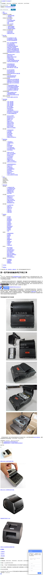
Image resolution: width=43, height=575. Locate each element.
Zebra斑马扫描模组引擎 (11, 113)
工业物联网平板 (10, 142)
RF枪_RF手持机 (10, 23)
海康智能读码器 (10, 130)
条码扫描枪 (5, 99)
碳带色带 (4, 258)
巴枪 (8, 22)
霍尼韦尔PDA (10, 158)
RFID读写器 (5, 179)
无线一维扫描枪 (10, 102)
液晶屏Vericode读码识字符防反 (13, 50)
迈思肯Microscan (10, 125)
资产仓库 (4, 68)
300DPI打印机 (10, 32)
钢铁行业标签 (10, 255)
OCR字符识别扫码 (6, 78)
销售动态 (14, 269)
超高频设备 (5, 182)
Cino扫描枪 (9, 131)
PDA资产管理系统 (10, 69)
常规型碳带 (9, 260)
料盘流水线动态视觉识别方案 (13, 94)
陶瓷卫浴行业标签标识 (11, 254)
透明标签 (9, 235)
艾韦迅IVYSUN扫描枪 (7, 14)
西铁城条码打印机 (10, 202)
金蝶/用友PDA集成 (11, 54)
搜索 (14, 5)
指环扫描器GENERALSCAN (12, 111)
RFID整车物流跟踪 (11, 65)
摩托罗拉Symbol (10, 124)
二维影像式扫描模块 (11, 28)
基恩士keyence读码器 (11, 127)
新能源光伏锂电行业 (7, 74)
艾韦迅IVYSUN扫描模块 (7, 25)
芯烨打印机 (9, 212)
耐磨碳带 (9, 261)
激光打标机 (9, 193)
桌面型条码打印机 (10, 189)
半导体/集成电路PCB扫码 (12, 85)
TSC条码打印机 (10, 205)
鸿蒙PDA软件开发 (6, 95)
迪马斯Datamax (10, 201)
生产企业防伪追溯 (10, 43)
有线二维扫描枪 (10, 104)
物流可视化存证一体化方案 (12, 67)
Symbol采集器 (10, 157)
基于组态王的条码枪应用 (12, 40)
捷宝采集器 (9, 170)
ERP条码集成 (5, 53)
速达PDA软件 (10, 55)
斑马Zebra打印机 (10, 199)
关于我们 (4, 265)
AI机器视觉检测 (6, 91)
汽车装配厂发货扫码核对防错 (13, 48)
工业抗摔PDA (10, 141)
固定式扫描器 (10, 106)
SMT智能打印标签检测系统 (12, 46)
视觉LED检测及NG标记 (12, 92)
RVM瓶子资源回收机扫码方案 (13, 60)
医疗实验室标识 (10, 251)
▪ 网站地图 (2, 555)
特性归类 (4, 100)
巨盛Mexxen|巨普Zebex (11, 137)
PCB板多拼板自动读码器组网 (13, 86)
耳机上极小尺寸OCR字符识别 (13, 82)
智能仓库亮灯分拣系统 (11, 47)
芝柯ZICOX (9, 208)
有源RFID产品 (5, 180)
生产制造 (4, 41)
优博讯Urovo (9, 166)
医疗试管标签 (10, 226)
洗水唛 (8, 240)
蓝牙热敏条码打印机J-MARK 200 (14, 286)
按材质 (4, 232)
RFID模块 (5, 178)
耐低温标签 (9, 220)
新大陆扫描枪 (10, 133)
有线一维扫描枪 (10, 105)
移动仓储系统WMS (11, 71)
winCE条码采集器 (10, 147)
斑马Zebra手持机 (10, 154)
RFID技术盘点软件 (11, 72)
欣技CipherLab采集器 (11, 153)
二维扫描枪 (9, 16)
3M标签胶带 (9, 245)
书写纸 (8, 243)
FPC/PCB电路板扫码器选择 (12, 87)
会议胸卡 (9, 217)
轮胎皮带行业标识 (10, 249)
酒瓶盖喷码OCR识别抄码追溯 (13, 81)
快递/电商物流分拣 (11, 63)
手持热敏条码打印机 (17, 276)
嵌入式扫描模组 (10, 107)
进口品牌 (4, 114)
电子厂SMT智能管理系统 (12, 42)
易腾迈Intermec (10, 121)
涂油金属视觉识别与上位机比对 (13, 52)
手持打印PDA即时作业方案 (12, 61)
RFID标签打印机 (10, 192)
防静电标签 (9, 223)
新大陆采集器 (10, 167)
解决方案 (4, 35)
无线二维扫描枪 (10, 101)
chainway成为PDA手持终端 (12, 174)
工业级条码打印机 (10, 187)
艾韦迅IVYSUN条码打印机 (8, 29)
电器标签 (9, 225)
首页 (3, 12)
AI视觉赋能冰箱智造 (11, 93)
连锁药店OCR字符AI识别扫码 (13, 80)
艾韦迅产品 (5, 13)
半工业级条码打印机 (11, 188)
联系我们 (4, 267)
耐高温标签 (9, 219)
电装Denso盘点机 (10, 152)
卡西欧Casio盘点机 (11, 160)
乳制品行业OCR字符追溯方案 (13, 79)
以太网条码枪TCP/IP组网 (12, 39)
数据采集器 (5, 139)
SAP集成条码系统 (10, 59)
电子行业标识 (10, 252)
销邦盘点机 (9, 172)
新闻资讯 (10, 269)
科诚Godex (9, 206)
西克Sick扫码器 (10, 126)
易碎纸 (8, 236)
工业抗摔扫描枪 (10, 109)
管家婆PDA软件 (10, 58)
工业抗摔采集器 (10, 21)
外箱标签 (9, 228)
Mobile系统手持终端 (11, 148)
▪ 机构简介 (2, 553)
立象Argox (9, 209)
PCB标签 (9, 221)
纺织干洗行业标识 (10, 253)
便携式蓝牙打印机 (10, 33)
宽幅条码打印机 (10, 190)
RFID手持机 (9, 146)
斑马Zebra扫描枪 (10, 115)
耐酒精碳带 (9, 262)
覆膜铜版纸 (9, 239)
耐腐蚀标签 (9, 227)
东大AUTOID (9, 165)
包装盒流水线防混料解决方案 (13, 49)
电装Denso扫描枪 (10, 122)
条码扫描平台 (10, 108)
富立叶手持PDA (10, 171)
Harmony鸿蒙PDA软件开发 (12, 97)
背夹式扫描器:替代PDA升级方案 (13, 73)
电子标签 (4, 181)
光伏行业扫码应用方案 (11, 75)
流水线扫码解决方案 (11, 45)
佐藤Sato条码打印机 (11, 200)
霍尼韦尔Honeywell (11, 117)
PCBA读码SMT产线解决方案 (13, 88)
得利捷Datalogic (10, 118)
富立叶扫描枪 (10, 135)
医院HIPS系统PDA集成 (11, 56)
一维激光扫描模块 (10, 26)
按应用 (4, 215)
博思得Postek (9, 207)
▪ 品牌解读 (2, 551)
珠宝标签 (9, 229)
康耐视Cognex (10, 119)
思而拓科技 (7, 572)
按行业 (4, 246)
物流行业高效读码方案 (11, 66)
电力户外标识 (10, 247)
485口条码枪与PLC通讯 (11, 37)
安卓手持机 (9, 19)
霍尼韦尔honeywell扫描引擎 (12, 112)
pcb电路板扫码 (5, 84)
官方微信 (8, 1)
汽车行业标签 (10, 248)
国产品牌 (4, 128)
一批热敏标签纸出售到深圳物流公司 (10, 441)
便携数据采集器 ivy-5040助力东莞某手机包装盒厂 (13, 443)
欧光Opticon (9, 120)
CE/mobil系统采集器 (11, 20)
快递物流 (4, 62)
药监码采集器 (10, 145)
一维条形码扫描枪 (10, 15)
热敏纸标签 (9, 241)
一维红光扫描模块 (10, 27)
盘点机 (8, 144)
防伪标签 (9, 222)
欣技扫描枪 (9, 134)
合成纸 (8, 238)
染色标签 (9, 242)
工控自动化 (5, 36)
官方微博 (3, 1)
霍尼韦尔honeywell (10, 195)
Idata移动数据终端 (10, 168)
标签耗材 (4, 214)
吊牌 (8, 230)
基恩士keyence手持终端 (11, 161)
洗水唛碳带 (9, 259)
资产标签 (9, 216)
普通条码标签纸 (10, 233)
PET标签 (9, 234)
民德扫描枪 (9, 132)
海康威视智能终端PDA (11, 164)
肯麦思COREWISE (11, 173)
